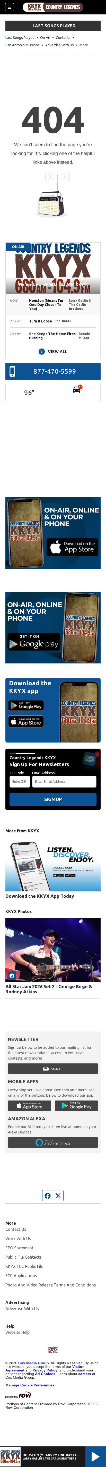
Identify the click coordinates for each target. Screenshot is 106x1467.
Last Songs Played (19, 38)
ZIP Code (17, 773)
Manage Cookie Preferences (30, 1385)
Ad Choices (45, 1374)
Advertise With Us (59, 45)
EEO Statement (19, 1248)
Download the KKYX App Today (39, 896)
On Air (45, 38)
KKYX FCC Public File (24, 1266)
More (84, 45)
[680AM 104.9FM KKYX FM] (53, 7)
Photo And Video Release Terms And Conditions (50, 1285)
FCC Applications (21, 1275)
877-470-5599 (54, 371)
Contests (63, 38)
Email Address (43, 773)
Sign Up (53, 799)
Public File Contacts (23, 1257)
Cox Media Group (33, 1363)
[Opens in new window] (53, 533)
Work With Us (18, 1238)
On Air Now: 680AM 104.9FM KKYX (53, 285)
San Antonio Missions (22, 45)
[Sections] (9, 7)
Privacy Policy (45, 1370)
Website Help (17, 1332)
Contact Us (15, 1229)
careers (84, 1374)
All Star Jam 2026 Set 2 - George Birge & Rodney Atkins (48, 989)
